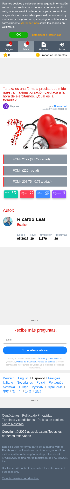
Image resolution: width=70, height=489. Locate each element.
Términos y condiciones (48, 358)
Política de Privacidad (37, 415)
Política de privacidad (26, 361)
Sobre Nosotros (13, 424)
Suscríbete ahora (35, 350)
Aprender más (30, 22)
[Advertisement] (35, 285)
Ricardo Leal (60, 106)
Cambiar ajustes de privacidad (20, 478)
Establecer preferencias (46, 34)
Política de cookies (46, 361)
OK (18, 34)
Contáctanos (10, 415)
